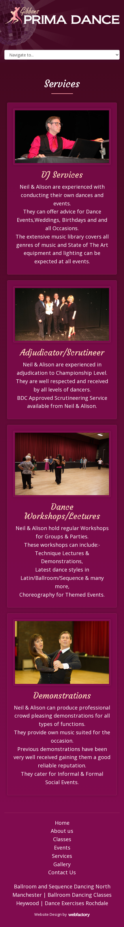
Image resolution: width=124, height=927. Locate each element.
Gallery (62, 864)
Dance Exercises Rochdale (76, 903)
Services (62, 855)
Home (62, 822)
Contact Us (62, 872)
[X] (62, 39)
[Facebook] (47, 39)
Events (62, 847)
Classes (62, 839)
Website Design (48, 914)
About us (62, 830)
